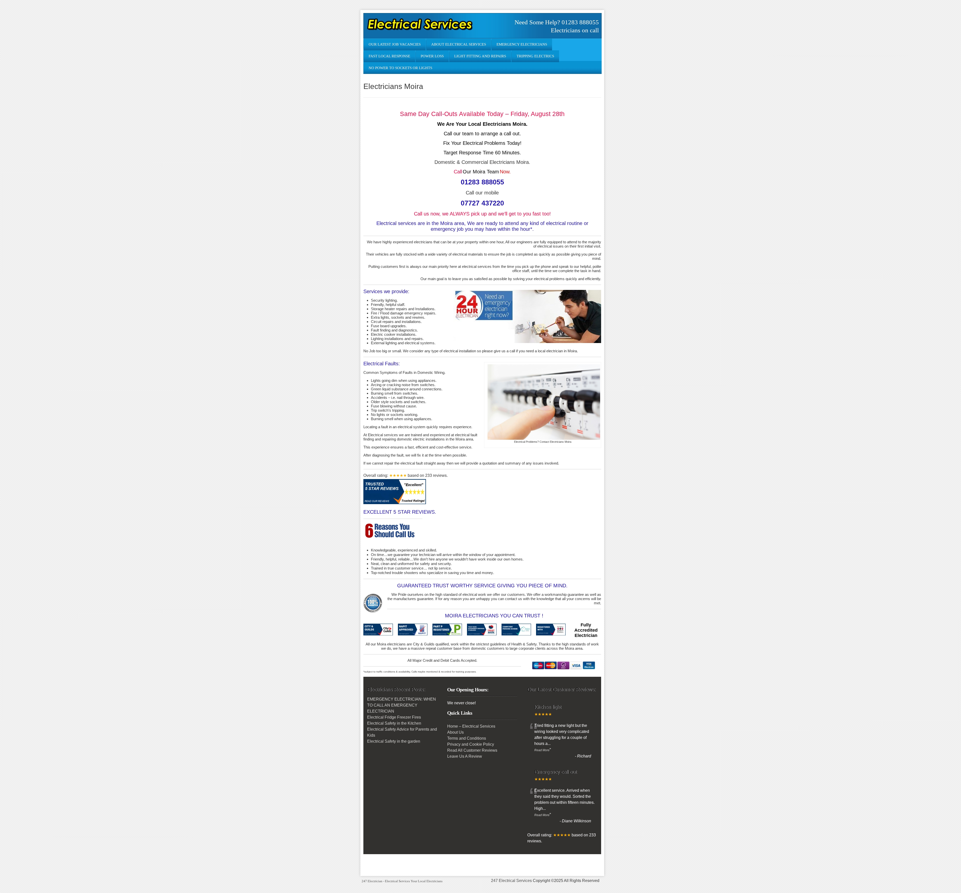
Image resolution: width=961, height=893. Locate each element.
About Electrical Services (458, 44)
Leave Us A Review (464, 756)
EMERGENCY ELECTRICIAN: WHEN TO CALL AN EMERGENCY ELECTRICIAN (401, 705)
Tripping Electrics (535, 56)
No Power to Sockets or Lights (400, 68)
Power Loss (432, 56)
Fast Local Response (389, 56)
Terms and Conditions (466, 738)
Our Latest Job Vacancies (395, 44)
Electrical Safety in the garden (393, 741)
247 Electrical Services (511, 880)
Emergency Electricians (522, 44)
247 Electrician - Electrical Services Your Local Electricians (402, 881)
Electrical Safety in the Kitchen (394, 723)
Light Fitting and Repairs (480, 56)
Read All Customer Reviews (472, 750)
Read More (542, 750)
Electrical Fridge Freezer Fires (394, 717)
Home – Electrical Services (471, 726)
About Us (455, 732)
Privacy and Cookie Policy (470, 744)
